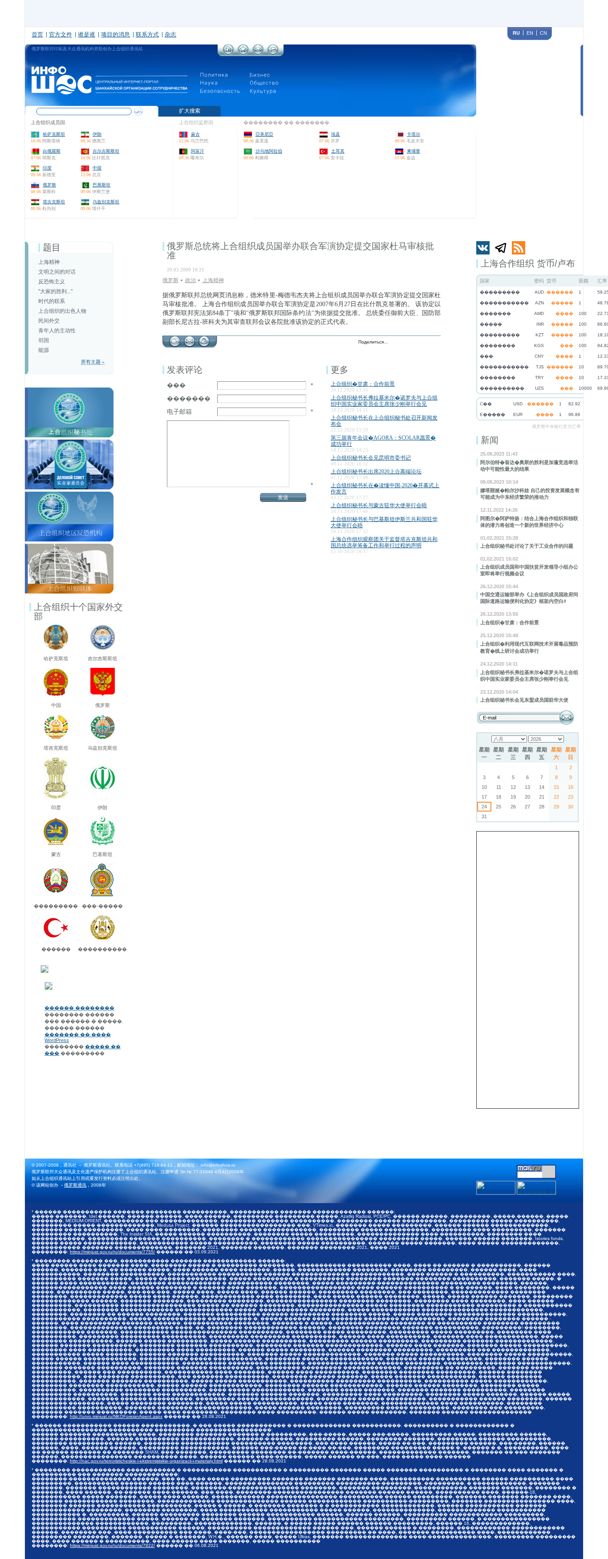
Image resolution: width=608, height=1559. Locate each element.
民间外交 (49, 321)
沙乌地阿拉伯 (268, 151)
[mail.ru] (536, 1167)
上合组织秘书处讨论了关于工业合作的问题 (526, 546)
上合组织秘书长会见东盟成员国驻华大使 (524, 700)
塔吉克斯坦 (54, 201)
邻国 (43, 340)
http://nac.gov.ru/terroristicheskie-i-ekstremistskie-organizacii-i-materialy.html (146, 1460)
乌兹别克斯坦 (106, 201)
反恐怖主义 (51, 282)
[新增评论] (174, 339)
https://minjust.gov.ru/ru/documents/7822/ (112, 1545)
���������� (102, 949)
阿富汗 (197, 151)
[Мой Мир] (434, 342)
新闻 (490, 440)
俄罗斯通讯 (75, 1185)
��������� (56, 906)
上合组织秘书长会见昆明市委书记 (371, 458)
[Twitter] (397, 342)
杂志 (170, 34)
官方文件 (60, 34)
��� (176, 385)
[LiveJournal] (406, 342)
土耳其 (338, 151)
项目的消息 (115, 34)
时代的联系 (51, 301)
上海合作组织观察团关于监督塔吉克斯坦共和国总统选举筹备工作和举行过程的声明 (384, 542)
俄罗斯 (49, 184)
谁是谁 (86, 34)
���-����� (102, 906)
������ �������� (79, 1007)
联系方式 (147, 34)
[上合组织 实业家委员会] (69, 442)
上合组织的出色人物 (62, 311)
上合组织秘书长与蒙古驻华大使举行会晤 (379, 505)
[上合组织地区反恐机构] (69, 494)
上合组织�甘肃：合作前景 (509, 622)
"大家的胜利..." (55, 291)
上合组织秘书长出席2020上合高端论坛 (376, 472)
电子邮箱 (179, 411)
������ (56, 949)
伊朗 (97, 134)
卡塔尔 (413, 134)
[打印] (204, 339)
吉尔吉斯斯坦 (106, 151)
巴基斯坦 (101, 184)
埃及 (335, 134)
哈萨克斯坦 (54, 134)
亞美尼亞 (264, 134)
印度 (47, 168)
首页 (37, 34)
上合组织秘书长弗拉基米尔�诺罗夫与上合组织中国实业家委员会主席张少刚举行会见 (384, 401)
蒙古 (195, 134)
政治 (190, 280)
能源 (43, 350)
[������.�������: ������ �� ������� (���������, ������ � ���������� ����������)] (536, 1188)
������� (189, 398)
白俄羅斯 (52, 151)
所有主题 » (93, 361)
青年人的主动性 (57, 330)
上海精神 (49, 262)
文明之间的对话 (57, 272)
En (530, 33)
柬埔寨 (413, 151)
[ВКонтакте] (416, 342)
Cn (543, 33)
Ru (516, 33)
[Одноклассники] (425, 342)
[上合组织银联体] (69, 546)
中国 (97, 168)
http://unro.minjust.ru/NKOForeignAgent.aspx (116, 1416)
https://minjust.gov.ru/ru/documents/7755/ (112, 1251)
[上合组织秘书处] (69, 390)
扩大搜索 (189, 111)
